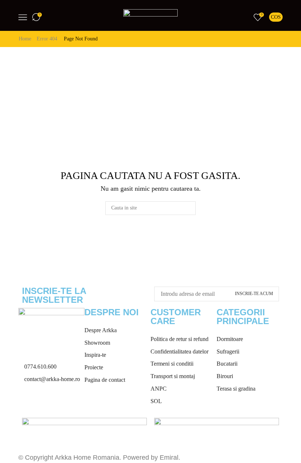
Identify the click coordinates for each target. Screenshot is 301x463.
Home (25, 39)
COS (276, 17)
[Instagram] (47, 402)
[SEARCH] (189, 208)
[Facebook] (27, 402)
